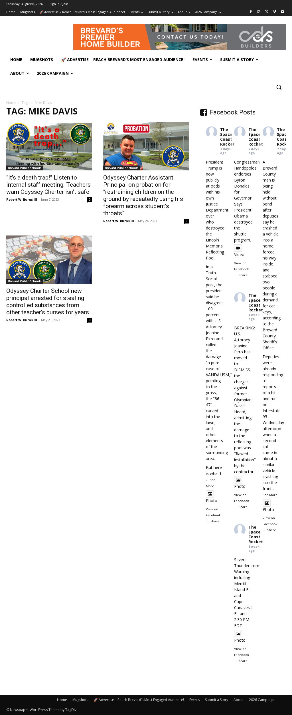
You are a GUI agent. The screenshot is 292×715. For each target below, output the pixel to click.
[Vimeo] (274, 12)
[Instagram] (259, 12)
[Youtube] (282, 12)
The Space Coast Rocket (227, 136)
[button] (279, 87)
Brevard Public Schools (25, 168)
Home (11, 102)
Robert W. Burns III (21, 199)
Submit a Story (216, 699)
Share (214, 521)
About (239, 699)
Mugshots (80, 699)
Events (194, 699)
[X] (266, 12)
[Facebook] (251, 12)
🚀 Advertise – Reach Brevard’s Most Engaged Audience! (139, 699)
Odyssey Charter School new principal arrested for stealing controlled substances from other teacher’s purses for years (47, 301)
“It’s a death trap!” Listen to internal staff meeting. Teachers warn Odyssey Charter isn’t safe (48, 184)
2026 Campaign (261, 699)
